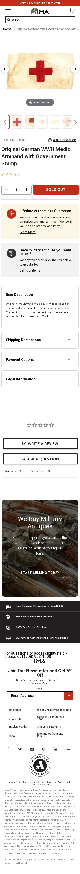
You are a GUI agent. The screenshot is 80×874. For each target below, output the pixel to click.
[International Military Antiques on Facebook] (8, 749)
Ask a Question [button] (43, 459)
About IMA (15, 719)
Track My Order (18, 726)
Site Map (41, 782)
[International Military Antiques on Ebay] (69, 749)
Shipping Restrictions (23, 340)
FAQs (12, 736)
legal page (33, 853)
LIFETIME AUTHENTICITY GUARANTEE (40, 3)
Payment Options (20, 359)
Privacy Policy (15, 782)
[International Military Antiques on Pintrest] (44, 749)
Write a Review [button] (43, 443)
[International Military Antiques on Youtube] (57, 749)
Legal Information (20, 379)
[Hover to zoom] (40, 71)
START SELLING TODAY (40, 572)
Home (7, 29)
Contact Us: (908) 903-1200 (51, 718)
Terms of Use (29, 782)
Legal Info (51, 782)
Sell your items (30, 270)
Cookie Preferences (40, 784)
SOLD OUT (56, 190)
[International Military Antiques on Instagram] (32, 749)
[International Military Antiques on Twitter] (20, 749)
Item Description (19, 295)
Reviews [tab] (10, 471)
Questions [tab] (38, 471)
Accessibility (64, 782)
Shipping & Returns (49, 726)
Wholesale (15, 709)
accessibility (45, 653)
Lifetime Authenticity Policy (50, 735)
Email (40, 689)
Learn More (28, 232)
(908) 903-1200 (37, 656)
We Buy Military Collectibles (54, 709)
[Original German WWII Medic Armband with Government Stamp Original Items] (17, 122)
